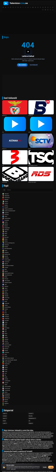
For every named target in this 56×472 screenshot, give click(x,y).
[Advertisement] (28, 23)
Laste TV (5, 423)
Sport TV (5, 418)
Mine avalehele (22, 64)
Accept (51, 467)
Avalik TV (5, 413)
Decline (44, 467)
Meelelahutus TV (32, 418)
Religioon (31, 423)
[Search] (4, 190)
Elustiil (4, 420)
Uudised (5, 415)
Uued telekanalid (34, 64)
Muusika (30, 415)
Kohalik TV (31, 413)
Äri (29, 420)
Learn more (13, 469)
